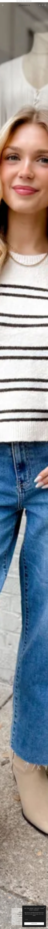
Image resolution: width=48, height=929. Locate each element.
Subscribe (34, 923)
